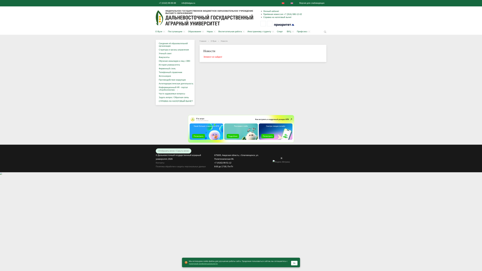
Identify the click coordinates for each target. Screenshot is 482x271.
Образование (194, 31)
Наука (210, 31)
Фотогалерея (165, 76)
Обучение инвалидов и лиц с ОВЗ (174, 61)
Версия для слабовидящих (311, 3)
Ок (294, 263)
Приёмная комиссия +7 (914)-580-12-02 (282, 14)
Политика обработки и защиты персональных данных (181, 166)
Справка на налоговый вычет (277, 17)
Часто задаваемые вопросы (172, 94)
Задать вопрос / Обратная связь (174, 97)
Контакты (160, 163)
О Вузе (158, 31)
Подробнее (232, 136)
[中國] (283, 3)
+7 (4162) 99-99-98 (167, 3)
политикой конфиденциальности (203, 263)
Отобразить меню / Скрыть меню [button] (173, 151)
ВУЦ (289, 31)
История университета (169, 65)
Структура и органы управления (174, 50)
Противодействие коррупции (172, 80)
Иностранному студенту (259, 31)
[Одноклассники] (279, 158)
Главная (203, 41)
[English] (291, 3)
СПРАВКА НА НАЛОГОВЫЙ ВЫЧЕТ (176, 101)
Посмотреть (198, 136)
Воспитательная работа (230, 31)
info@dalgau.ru (188, 3)
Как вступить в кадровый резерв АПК (272, 119)
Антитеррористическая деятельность (176, 84)
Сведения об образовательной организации (173, 44)
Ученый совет (165, 53)
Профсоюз (302, 31)
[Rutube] (282, 158)
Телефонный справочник (170, 72)
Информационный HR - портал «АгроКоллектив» (173, 88)
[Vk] (263, 23)
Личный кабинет (271, 11)
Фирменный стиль (167, 68)
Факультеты (164, 57)
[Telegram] (269, 23)
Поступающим (175, 31)
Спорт (280, 31)
